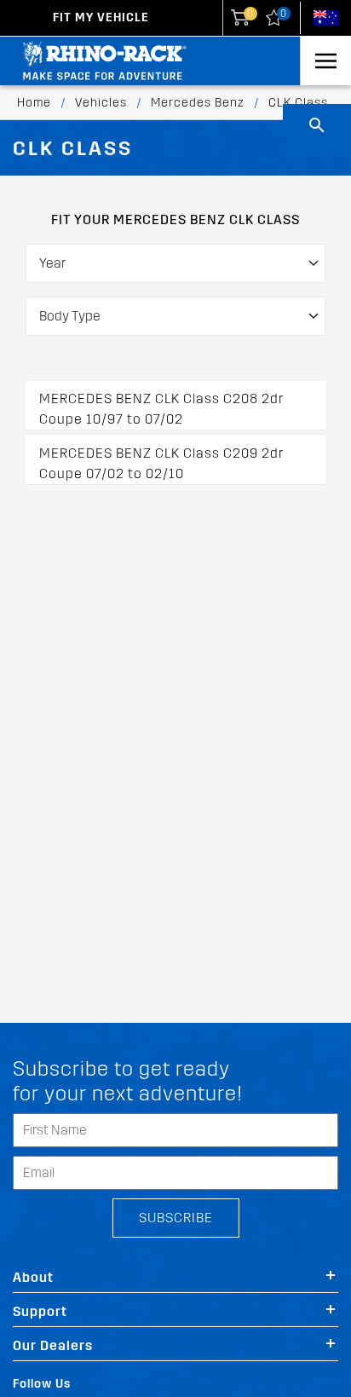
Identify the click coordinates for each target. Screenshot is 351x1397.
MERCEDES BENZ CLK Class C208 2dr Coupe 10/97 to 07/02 (161, 408)
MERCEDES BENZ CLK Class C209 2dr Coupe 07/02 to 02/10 (161, 463)
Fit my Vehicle (101, 17)
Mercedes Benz (198, 102)
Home (34, 102)
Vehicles (101, 102)
